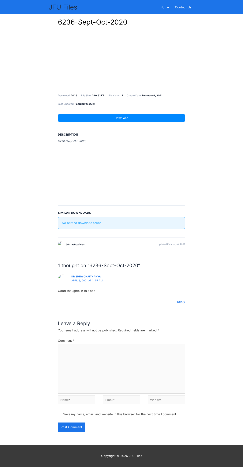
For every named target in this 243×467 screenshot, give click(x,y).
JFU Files (63, 7)
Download (121, 118)
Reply (181, 302)
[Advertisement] (121, 60)
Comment (66, 340)
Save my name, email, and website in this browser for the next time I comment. (120, 414)
